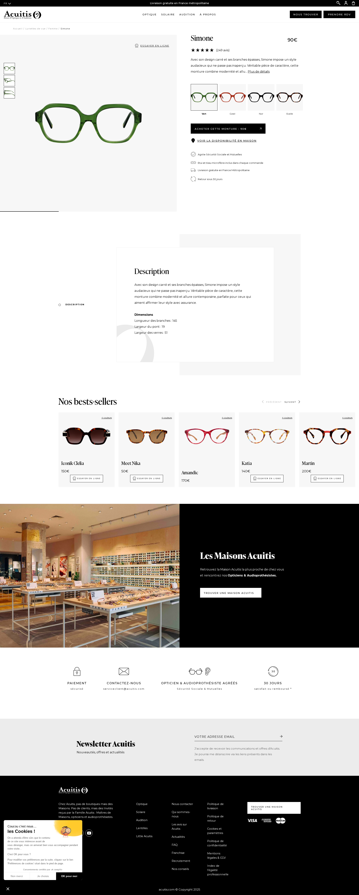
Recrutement (181, 861)
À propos (208, 14)
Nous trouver (305, 14)
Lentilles (142, 828)
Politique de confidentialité (217, 843)
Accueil (17, 28)
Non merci (17, 876)
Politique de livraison (215, 806)
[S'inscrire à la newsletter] (281, 736)
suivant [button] (290, 402)
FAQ (175, 845)
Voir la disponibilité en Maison (227, 140)
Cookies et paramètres (215, 831)
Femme (53, 28)
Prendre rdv (339, 14)
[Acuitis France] (22, 14)
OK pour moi (69, 876)
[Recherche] (338, 3)
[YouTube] (89, 833)
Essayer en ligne (154, 45)
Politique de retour (215, 818)
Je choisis (43, 876)
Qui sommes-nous (181, 814)
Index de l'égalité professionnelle (217, 870)
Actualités (178, 836)
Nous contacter (182, 804)
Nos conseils (180, 869)
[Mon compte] (346, 3)
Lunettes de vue (35, 28)
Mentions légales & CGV (216, 855)
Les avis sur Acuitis (179, 826)
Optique (149, 14)
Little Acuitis (144, 836)
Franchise (178, 853)
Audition (187, 14)
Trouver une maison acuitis (229, 592)
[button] (7, 888)
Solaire (168, 14)
